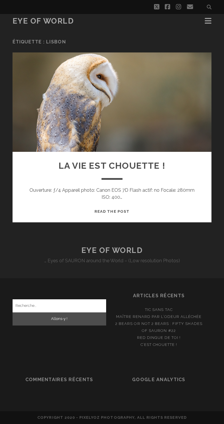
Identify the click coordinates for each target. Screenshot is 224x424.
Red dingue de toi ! (159, 337)
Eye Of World (43, 21)
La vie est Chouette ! (112, 166)
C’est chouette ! (159, 344)
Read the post (112, 211)
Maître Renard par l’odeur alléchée (159, 316)
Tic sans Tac (159, 309)
